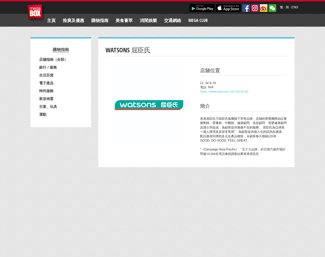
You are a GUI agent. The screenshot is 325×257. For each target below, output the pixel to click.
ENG (294, 7)
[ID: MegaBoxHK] (272, 8)
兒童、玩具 (48, 106)
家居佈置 (46, 98)
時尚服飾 (46, 90)
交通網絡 (172, 20)
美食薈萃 (124, 20)
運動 (42, 114)
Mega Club (198, 20)
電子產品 (46, 82)
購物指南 (99, 20)
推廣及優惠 (73, 20)
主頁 (51, 20)
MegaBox (36, 13)
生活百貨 (46, 75)
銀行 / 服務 (48, 67)
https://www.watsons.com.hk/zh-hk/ (224, 91)
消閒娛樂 (148, 20)
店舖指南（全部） (53, 59)
